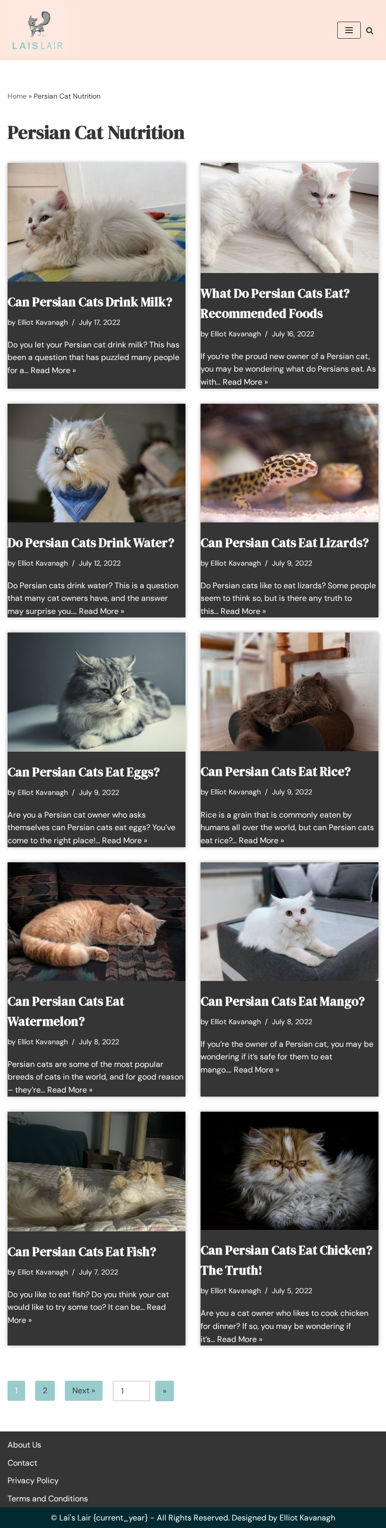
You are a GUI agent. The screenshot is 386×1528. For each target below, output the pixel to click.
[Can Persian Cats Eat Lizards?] (289, 463)
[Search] (369, 30)
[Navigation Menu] (349, 30)
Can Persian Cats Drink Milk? (90, 301)
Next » (83, 1390)
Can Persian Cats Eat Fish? (82, 1251)
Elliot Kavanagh (43, 322)
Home (17, 96)
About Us (24, 1445)
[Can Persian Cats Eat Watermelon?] (96, 921)
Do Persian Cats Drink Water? (91, 542)
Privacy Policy (33, 1480)
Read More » (53, 370)
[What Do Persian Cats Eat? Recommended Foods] (289, 218)
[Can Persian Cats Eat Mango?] (289, 921)
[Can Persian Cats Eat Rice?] (289, 692)
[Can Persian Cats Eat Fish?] (96, 1171)
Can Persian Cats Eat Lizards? (285, 542)
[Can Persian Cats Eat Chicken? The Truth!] (289, 1171)
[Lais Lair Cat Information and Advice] (38, 30)
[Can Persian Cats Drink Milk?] (96, 222)
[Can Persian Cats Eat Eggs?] (96, 692)
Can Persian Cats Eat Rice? (276, 771)
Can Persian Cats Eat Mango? (283, 1001)
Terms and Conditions (48, 1498)
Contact (22, 1463)
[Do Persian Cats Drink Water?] (96, 463)
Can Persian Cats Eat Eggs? (84, 771)
